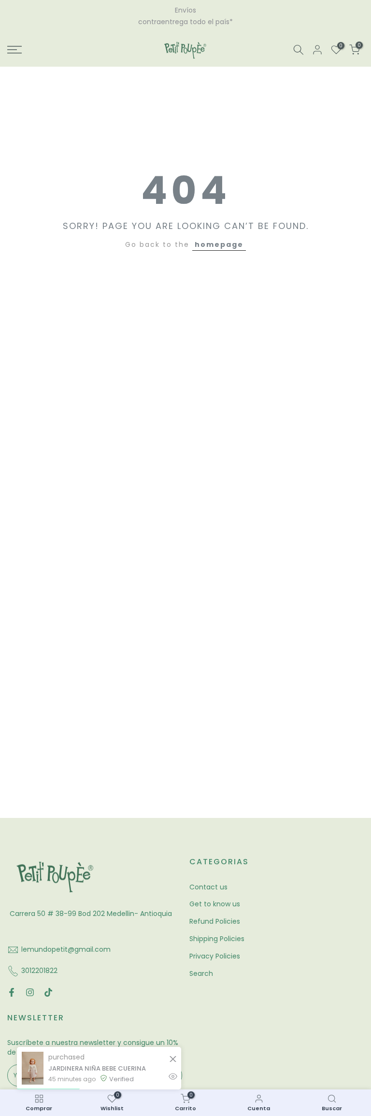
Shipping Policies (216, 930)
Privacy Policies (214, 947)
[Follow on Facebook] (11, 983)
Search (201, 965)
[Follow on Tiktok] (48, 983)
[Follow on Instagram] (30, 983)
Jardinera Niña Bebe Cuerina (97, 1068)
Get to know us (214, 896)
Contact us (208, 878)
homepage (219, 236)
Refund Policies (214, 913)
